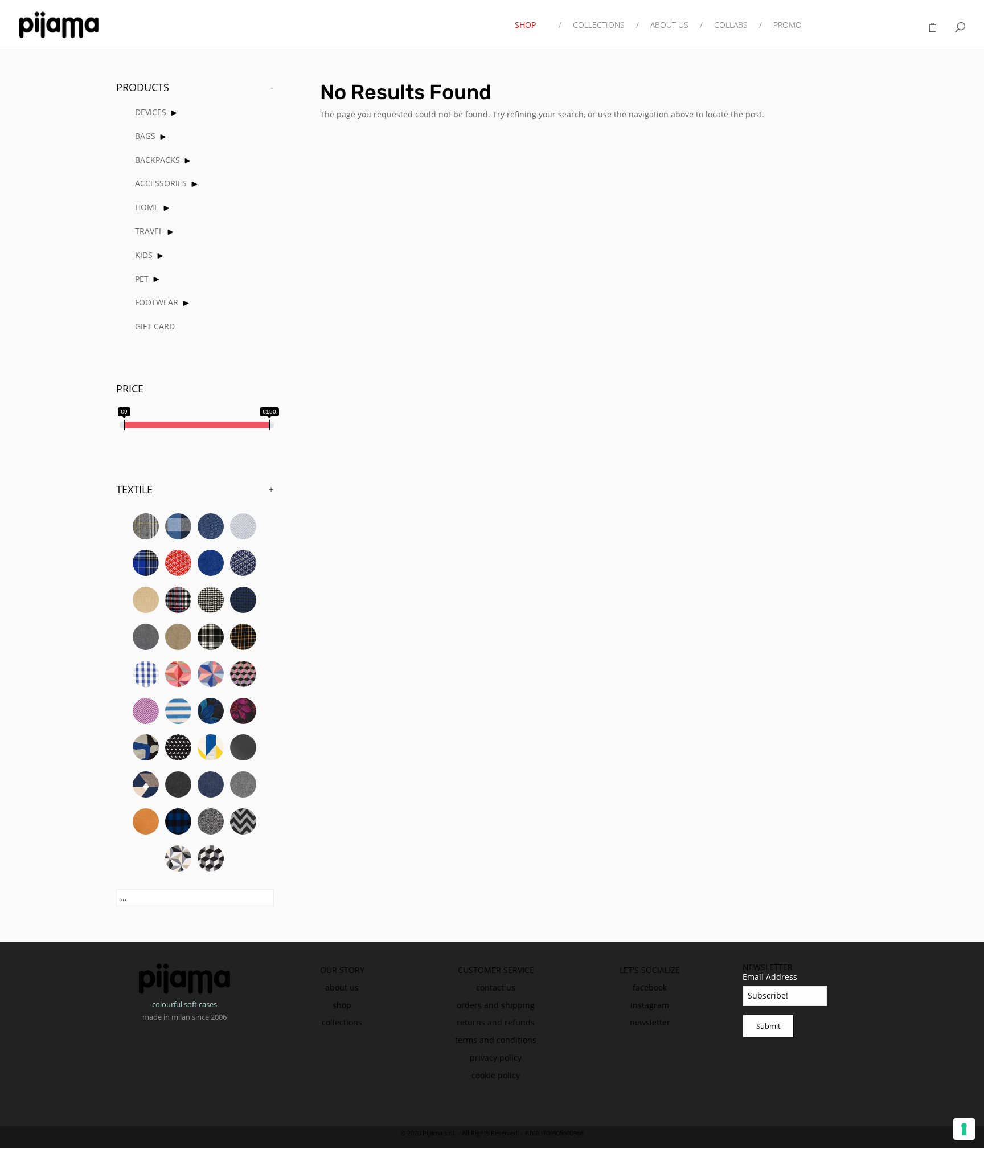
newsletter (650, 1022)
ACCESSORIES (161, 183)
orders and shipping (496, 1005)
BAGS (145, 135)
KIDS (144, 255)
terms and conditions (495, 1039)
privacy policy (496, 1057)
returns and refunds (496, 1022)
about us (342, 987)
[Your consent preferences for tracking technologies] (964, 1129)
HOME (147, 207)
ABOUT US (669, 25)
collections (342, 1022)
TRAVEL (149, 231)
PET (142, 278)
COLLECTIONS (599, 25)
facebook (650, 987)
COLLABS (731, 25)
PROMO (787, 25)
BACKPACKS (157, 159)
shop (342, 1005)
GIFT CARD (155, 326)
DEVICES (150, 112)
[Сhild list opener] (174, 113)
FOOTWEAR (156, 302)
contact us (495, 987)
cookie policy (496, 1075)
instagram (649, 1005)
